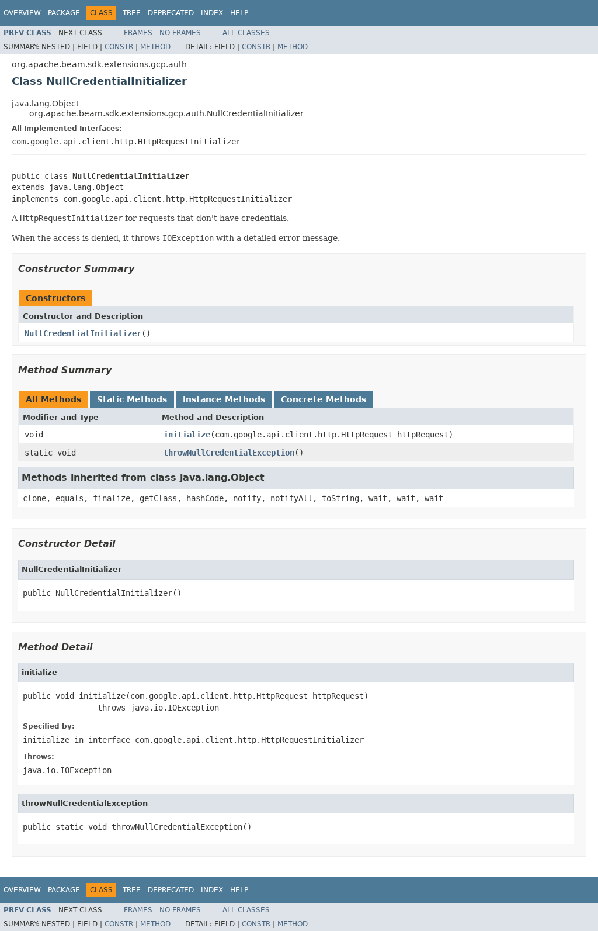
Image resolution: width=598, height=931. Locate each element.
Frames (138, 33)
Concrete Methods (323, 399)
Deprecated (171, 13)
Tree (132, 13)
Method (155, 47)
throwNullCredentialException (229, 452)
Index (212, 13)
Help (239, 13)
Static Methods (132, 399)
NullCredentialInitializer (83, 333)
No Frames (180, 33)
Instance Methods (224, 399)
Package (64, 13)
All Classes (246, 33)
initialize (187, 434)
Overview (22, 13)
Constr (119, 47)
